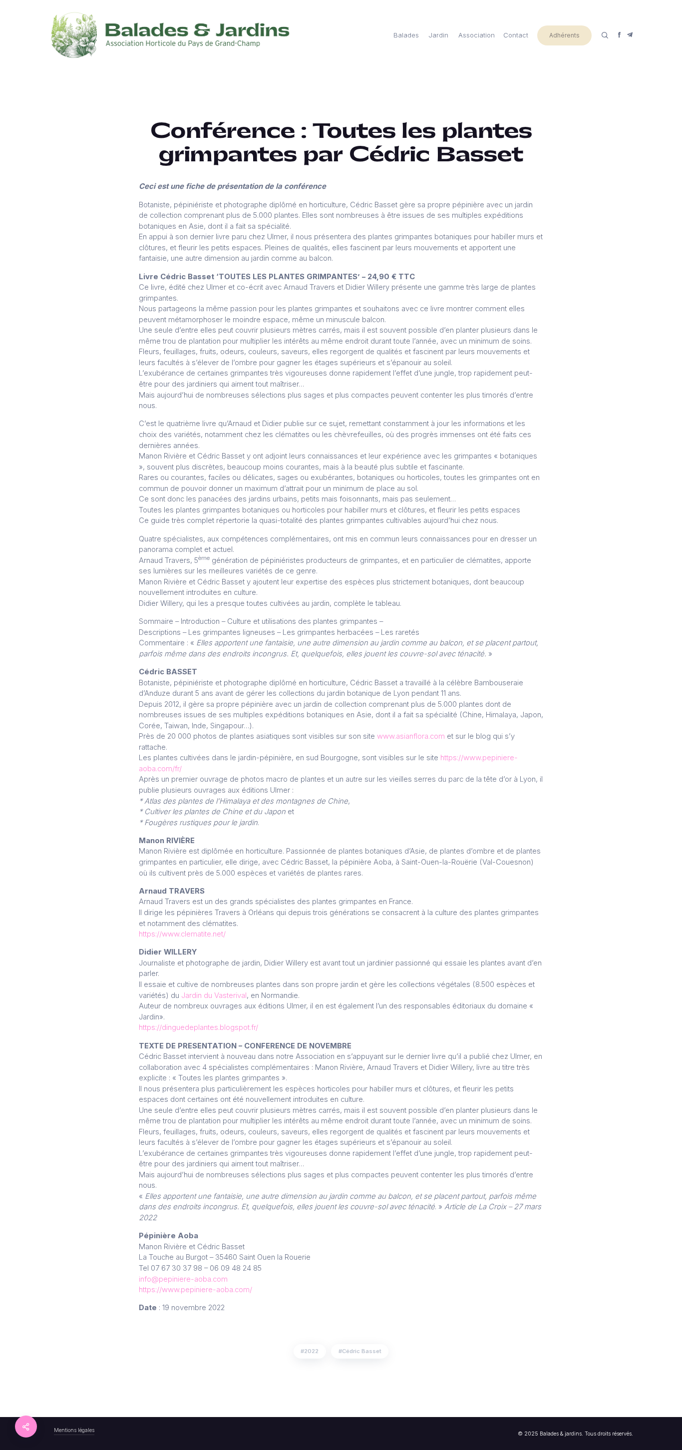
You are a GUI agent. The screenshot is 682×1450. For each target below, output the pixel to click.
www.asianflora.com (411, 736)
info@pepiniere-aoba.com (183, 1279)
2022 (311, 1351)
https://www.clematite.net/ (182, 934)
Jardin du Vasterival (214, 995)
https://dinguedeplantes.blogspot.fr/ (198, 1027)
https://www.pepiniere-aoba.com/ (195, 1289)
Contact (515, 35)
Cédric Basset (361, 1351)
